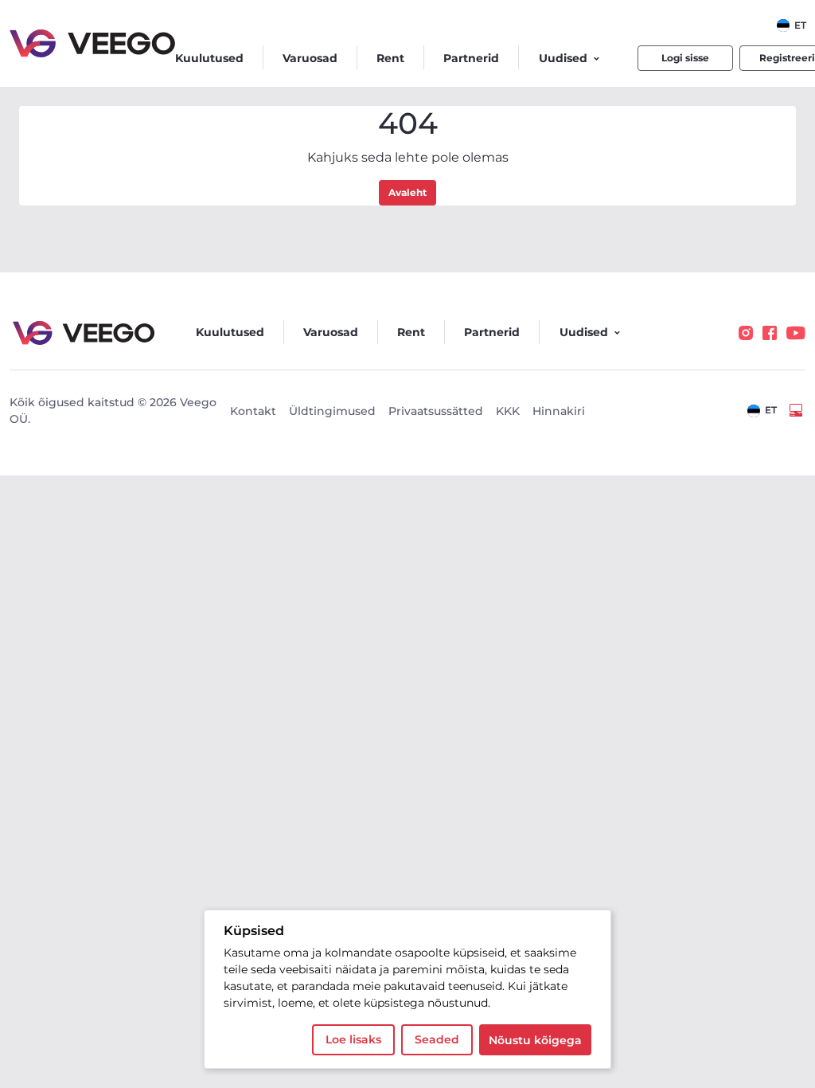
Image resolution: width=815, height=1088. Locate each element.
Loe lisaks (353, 1039)
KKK (508, 411)
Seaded (437, 1039)
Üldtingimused (332, 411)
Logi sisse (685, 58)
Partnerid (471, 58)
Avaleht (407, 192)
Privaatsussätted (435, 411)
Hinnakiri (558, 411)
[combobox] (791, 25)
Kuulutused (209, 58)
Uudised (563, 58)
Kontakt (253, 411)
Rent (390, 58)
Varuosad (310, 58)
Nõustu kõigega (535, 1040)
